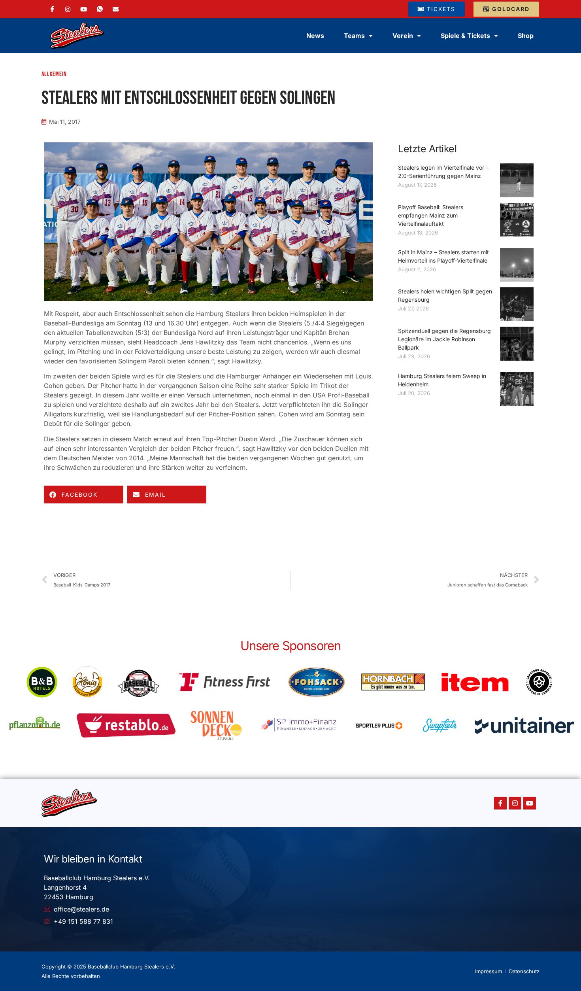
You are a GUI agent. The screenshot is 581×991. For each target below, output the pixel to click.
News (315, 36)
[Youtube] (529, 803)
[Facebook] (52, 9)
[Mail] (116, 8)
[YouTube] (83, 8)
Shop (526, 36)
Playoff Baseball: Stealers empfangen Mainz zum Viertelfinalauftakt (430, 215)
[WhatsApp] (100, 9)
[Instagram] (67, 8)
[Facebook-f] (500, 803)
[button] (83, 494)
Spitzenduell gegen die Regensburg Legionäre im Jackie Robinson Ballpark (444, 339)
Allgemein (54, 74)
